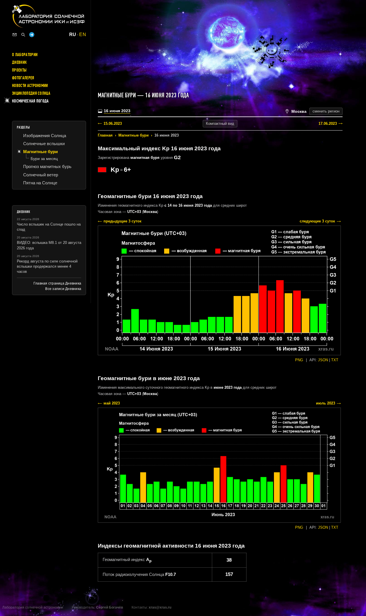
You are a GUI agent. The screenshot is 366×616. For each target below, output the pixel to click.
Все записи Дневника (63, 289)
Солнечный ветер (40, 174)
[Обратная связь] (14, 34)
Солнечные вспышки (44, 143)
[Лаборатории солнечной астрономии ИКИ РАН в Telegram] (31, 34)
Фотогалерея (23, 78)
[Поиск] (23, 34)
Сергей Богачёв (109, 607)
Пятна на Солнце (40, 182)
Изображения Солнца (44, 135)
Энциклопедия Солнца (31, 93)
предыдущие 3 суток (123, 221)
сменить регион (326, 111)
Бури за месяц (44, 158)
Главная (105, 135)
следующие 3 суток (317, 221)
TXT (334, 360)
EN (82, 34)
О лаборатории (24, 55)
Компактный (220, 123)
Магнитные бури (133, 135)
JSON (323, 360)
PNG (299, 360)
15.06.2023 (113, 123)
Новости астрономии (30, 85)
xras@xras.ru (160, 607)
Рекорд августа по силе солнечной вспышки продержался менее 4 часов (47, 266)
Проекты (19, 70)
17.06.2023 (328, 123)
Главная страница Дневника (57, 283)
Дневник (19, 62)
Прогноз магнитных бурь (47, 166)
